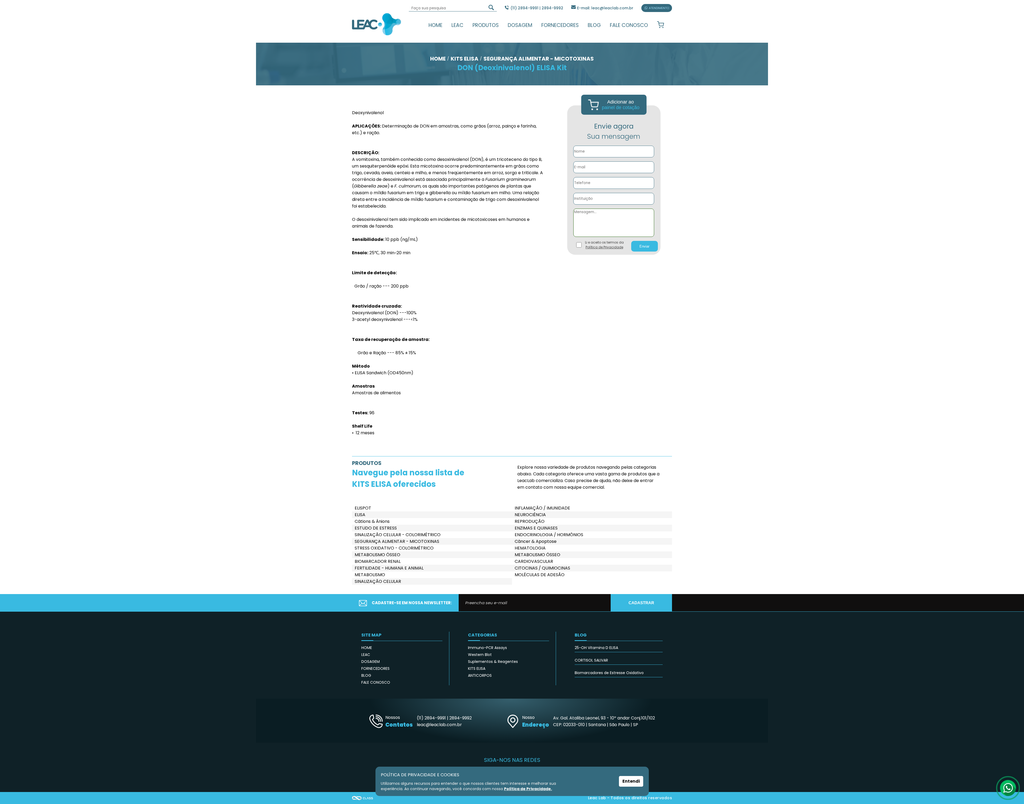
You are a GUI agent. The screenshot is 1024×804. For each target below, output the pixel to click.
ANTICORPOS (480, 675)
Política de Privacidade (604, 247)
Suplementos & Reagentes (493, 661)
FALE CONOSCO (629, 25)
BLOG (594, 25)
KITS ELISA (476, 668)
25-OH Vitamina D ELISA (596, 647)
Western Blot (480, 654)
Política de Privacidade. (528, 788)
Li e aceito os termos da (604, 244)
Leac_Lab (376, 24)
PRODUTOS (486, 25)
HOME (435, 25)
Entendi (631, 781)
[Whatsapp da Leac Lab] (1008, 788)
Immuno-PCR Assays (487, 647)
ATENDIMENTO (659, 8)
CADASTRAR (641, 602)
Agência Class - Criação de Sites (362, 798)
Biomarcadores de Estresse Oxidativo (609, 672)
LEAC (457, 25)
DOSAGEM (520, 25)
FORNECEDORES (560, 25)
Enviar (644, 246)
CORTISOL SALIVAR (591, 660)
